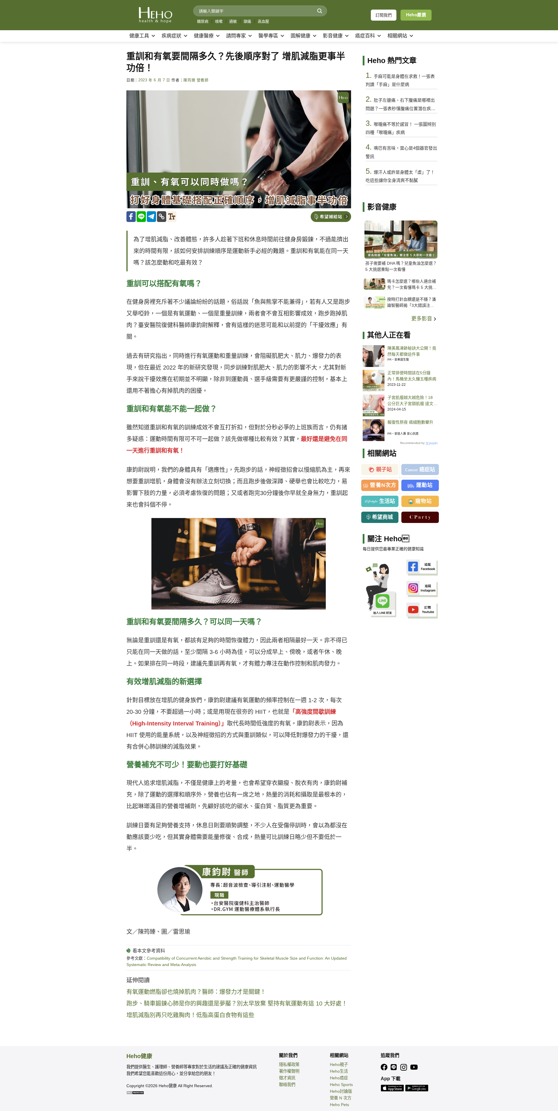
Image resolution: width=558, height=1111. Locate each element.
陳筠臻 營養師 (195, 80)
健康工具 (139, 36)
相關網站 (397, 36)
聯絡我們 (287, 1084)
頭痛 (247, 21)
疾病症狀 (171, 36)
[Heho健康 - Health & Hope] (155, 15)
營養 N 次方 (340, 1098)
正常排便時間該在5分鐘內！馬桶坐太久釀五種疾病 (411, 375)
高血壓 (263, 21)
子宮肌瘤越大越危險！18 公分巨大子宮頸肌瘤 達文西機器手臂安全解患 (412, 401)
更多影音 (422, 319)
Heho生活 (339, 1071)
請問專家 (236, 36)
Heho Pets (339, 1104)
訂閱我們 (383, 15)
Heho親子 (339, 1064)
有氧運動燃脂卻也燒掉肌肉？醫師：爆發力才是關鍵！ (196, 992)
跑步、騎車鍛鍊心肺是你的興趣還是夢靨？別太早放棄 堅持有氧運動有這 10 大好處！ (236, 1003)
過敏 (233, 21)
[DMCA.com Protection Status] (135, 1092)
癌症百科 (365, 36)
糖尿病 (202, 21)
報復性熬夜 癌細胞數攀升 (410, 422)
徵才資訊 (287, 1078)
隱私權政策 (289, 1064)
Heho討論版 (341, 1091)
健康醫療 (204, 36)
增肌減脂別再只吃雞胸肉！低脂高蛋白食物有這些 (190, 1015)
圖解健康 (300, 36)
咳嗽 (219, 21)
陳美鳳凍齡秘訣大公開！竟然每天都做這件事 (411, 351)
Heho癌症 (339, 1078)
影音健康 (333, 36)
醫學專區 (268, 36)
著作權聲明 (289, 1071)
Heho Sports (341, 1084)
